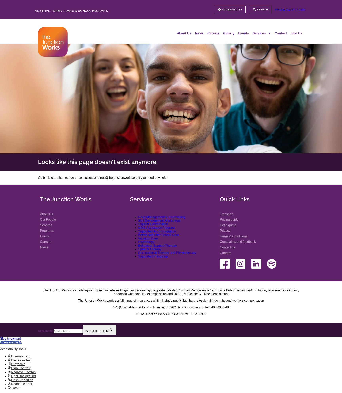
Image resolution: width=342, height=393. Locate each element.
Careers (213, 33)
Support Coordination (153, 224)
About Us (184, 33)
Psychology (146, 242)
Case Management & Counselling (161, 217)
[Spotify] (272, 264)
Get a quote (228, 225)
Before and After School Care (158, 235)
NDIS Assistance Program (156, 227)
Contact (281, 33)
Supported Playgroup (153, 256)
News (199, 33)
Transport (226, 214)
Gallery (228, 33)
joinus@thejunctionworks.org (117, 177)
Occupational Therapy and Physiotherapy (167, 252)
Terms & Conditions (233, 236)
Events (243, 33)
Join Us (296, 33)
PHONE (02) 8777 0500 (290, 9)
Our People (48, 219)
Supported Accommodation (157, 231)
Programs (47, 230)
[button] (11, 342)
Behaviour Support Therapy (157, 245)
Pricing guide (229, 219)
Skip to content (10, 338)
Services (259, 33)
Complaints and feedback (238, 241)
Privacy (225, 230)
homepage (66, 177)
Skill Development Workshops (159, 220)
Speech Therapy (149, 249)
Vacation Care (148, 238)
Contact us (227, 247)
